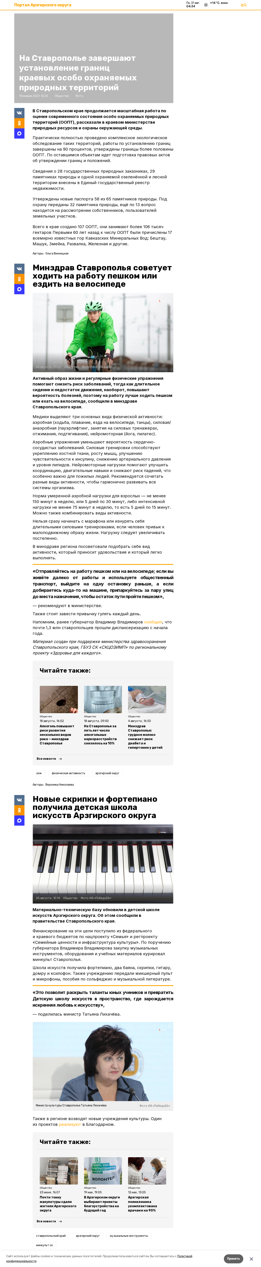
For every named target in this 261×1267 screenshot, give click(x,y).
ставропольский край (51, 1236)
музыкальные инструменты (129, 1236)
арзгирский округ (107, 773)
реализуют (70, 1124)
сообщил (153, 622)
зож (39, 773)
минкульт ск (44, 1245)
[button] (103, 332)
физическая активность (68, 773)
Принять (233, 1258)
